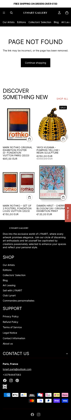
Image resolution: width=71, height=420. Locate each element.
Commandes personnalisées (18, 300)
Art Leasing (9, 285)
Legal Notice (10, 332)
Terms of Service (12, 327)
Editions (21, 22)
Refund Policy (10, 321)
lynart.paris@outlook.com (17, 369)
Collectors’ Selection (39, 22)
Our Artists (8, 22)
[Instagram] (39, 414)
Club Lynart (9, 295)
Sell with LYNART (12, 290)
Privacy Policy (11, 316)
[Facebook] (32, 414)
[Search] (11, 13)
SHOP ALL (62, 98)
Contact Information (14, 338)
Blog (56, 22)
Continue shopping (35, 62)
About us (8, 343)
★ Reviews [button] (68, 213)
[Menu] (4, 13)
